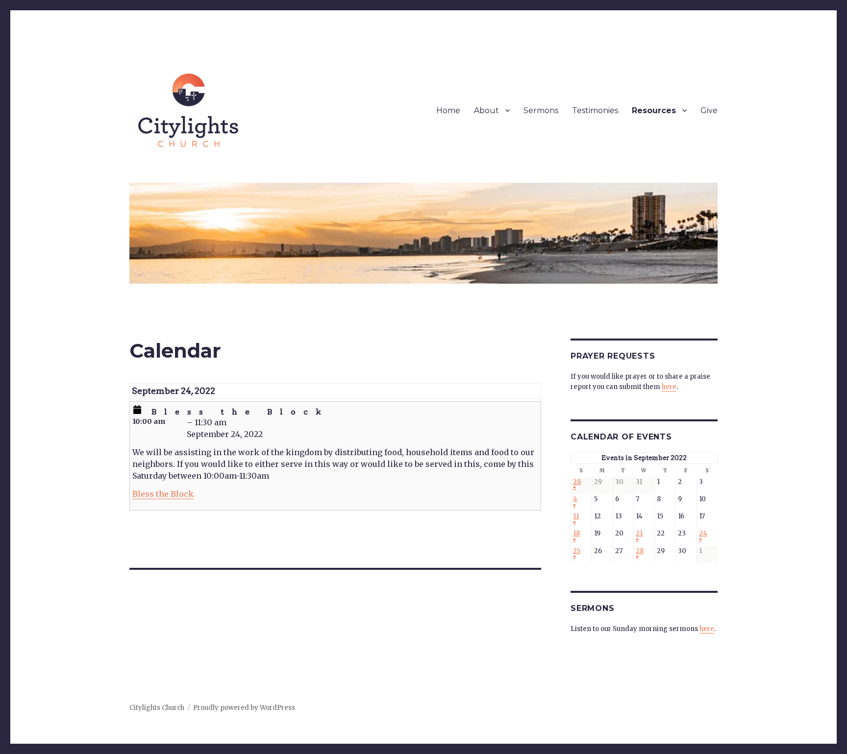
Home (448, 110)
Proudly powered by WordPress (244, 708)
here (669, 387)
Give (709, 110)
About (486, 110)
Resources (654, 110)
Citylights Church (156, 708)
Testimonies (595, 110)
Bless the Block (163, 494)
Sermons (540, 110)
